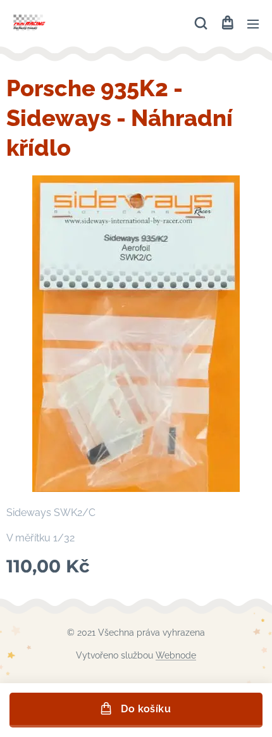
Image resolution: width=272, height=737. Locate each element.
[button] (200, 23)
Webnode (176, 655)
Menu (253, 23)
